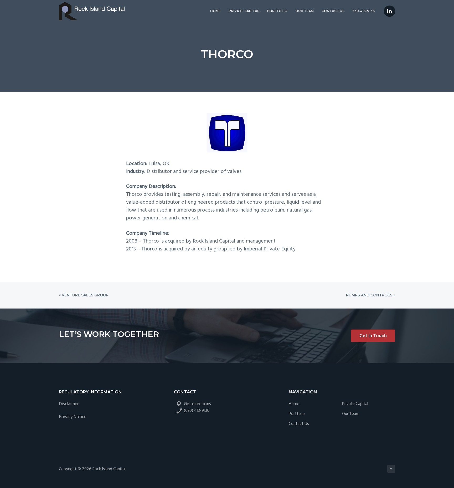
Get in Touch (373, 335)
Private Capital (355, 404)
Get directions (197, 404)
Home (294, 404)
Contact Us (299, 424)
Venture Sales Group (85, 295)
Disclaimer (69, 404)
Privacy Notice (72, 416)
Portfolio (297, 414)
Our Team (350, 414)
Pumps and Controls (369, 295)
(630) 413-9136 (196, 410)
